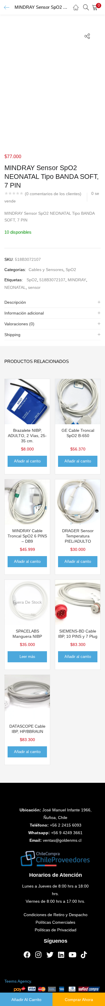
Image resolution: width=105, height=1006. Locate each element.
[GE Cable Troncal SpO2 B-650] (77, 401)
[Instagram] (38, 954)
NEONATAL (15, 287)
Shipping (12, 334)
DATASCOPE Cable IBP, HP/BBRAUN (27, 729)
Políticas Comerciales (55, 922)
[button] (96, 7)
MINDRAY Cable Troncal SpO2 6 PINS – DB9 (27, 536)
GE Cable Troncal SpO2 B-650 (78, 433)
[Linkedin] (61, 954)
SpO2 (71, 269)
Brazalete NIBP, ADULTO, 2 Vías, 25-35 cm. (27, 435)
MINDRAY (77, 279)
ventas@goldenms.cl (62, 840)
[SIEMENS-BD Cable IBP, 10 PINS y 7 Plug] (77, 602)
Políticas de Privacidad (55, 930)
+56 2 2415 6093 (65, 825)
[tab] (52, 302)
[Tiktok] (84, 954)
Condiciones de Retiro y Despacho (56, 914)
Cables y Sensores (46, 269)
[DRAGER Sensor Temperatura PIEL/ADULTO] (77, 501)
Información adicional (24, 313)
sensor (34, 287)
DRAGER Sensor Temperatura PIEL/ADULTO (78, 536)
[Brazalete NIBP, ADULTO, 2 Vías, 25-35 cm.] (27, 401)
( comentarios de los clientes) (53, 194)
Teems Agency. (18, 981)
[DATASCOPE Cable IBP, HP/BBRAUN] (27, 697)
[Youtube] (72, 954)
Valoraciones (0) (19, 324)
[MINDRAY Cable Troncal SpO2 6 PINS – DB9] (27, 501)
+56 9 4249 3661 (67, 832)
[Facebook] (27, 954)
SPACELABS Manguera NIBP (27, 634)
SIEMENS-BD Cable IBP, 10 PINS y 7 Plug (77, 634)
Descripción (15, 302)
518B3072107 (52, 279)
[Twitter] (49, 954)
